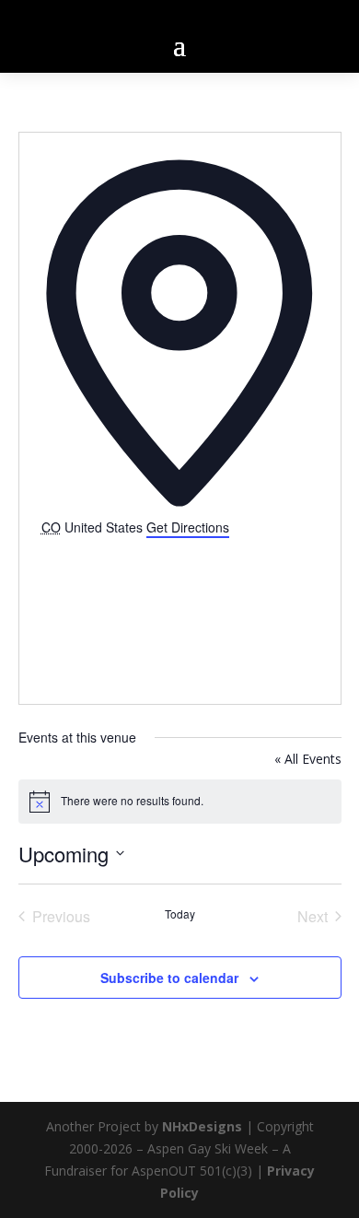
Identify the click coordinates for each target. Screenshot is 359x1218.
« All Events (308, 758)
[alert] (180, 801)
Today (180, 914)
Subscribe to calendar (169, 977)
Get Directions (187, 527)
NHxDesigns (202, 1126)
